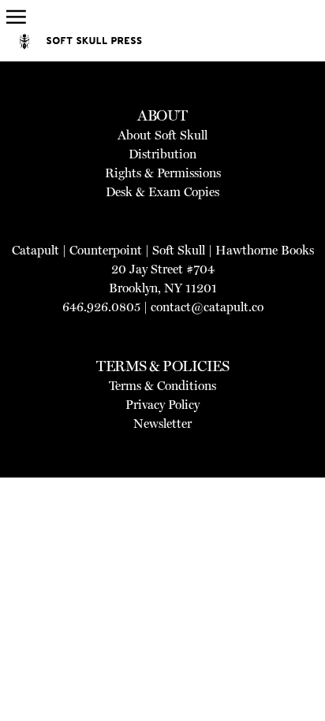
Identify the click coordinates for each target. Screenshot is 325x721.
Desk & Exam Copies (162, 191)
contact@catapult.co (207, 306)
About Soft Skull (162, 135)
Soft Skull (178, 250)
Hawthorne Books (264, 250)
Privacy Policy (162, 404)
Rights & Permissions (163, 172)
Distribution (162, 154)
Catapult (35, 250)
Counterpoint (105, 250)
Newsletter (162, 423)
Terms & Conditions (162, 385)
